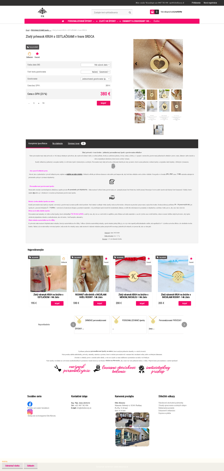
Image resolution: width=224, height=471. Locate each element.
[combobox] (95, 65)
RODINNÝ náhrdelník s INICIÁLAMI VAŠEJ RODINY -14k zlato (90, 295)
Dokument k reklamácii (167, 411)
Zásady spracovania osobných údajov (173, 405)
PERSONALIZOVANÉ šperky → (81, 21)
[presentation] (136, 64)
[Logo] (42, 12)
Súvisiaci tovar (76, 143)
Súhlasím (30, 466)
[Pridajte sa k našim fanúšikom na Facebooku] (30, 403)
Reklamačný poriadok (166, 408)
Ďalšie (157, 21)
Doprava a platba (165, 413)
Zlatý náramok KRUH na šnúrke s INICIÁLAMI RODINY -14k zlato (176, 295)
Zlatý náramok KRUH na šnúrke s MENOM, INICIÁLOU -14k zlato (133, 295)
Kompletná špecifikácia (37, 143)
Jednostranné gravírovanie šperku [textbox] (95, 79)
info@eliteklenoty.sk (83, 408)
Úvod (27, 30)
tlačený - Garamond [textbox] (100, 72)
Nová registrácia (210, 3)
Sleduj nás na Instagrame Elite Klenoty (41, 416)
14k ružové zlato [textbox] (101, 65)
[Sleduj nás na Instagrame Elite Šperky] (30, 411)
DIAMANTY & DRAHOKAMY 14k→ (136, 21)
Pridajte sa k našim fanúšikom (38, 408)
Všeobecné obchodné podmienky (171, 403)
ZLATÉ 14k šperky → (108, 21)
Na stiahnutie (57, 143)
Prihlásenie (196, 3)
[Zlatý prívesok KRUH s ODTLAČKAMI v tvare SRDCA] (158, 64)
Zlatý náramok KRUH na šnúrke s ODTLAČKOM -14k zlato (48, 295)
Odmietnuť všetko (12, 466)
